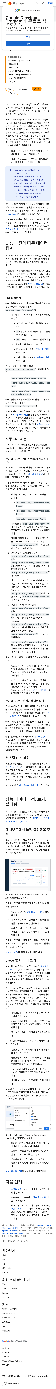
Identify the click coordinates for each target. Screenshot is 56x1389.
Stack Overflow (8, 1313)
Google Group (8, 1317)
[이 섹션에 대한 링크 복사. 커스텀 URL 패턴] (32, 758)
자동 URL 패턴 (42, 349)
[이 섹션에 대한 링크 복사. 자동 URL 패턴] (29, 439)
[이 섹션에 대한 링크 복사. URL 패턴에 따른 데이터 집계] (16, 248)
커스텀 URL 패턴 (13, 229)
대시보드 (33, 284)
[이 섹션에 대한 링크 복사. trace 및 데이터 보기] (39, 960)
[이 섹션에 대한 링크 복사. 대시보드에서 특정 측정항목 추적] (11, 834)
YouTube (5, 1297)
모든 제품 (6, 1365)
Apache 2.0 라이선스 (10, 1231)
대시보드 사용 (11, 952)
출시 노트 (6, 1322)
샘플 (4, 1264)
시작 (28, 44)
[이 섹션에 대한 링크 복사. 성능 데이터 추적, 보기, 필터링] (20, 805)
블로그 (4, 1284)
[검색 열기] (37, 3)
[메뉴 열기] (4, 3)
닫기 (28, 37)
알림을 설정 (16, 1209)
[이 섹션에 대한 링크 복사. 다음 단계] (25, 1182)
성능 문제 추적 (39, 1197)
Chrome (5, 1352)
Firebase (5, 1356)
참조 (4, 1259)
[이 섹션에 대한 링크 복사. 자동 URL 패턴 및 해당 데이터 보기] (46, 701)
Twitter (5, 1293)
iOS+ (10, 89)
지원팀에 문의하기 (9, 1309)
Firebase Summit (9, 1288)
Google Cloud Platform (12, 1361)
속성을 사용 (16, 1189)
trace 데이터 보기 (13, 1171)
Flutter (13, 93)
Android (23, 89)
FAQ (4, 1326)
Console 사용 (11, 214)
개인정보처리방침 (15, 1376)
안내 (4, 1255)
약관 (4, 1376)
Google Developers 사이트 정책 (14, 1233)
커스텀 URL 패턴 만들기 (30, 785)
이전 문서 (6, 1330)
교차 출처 (17, 190)
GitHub (5, 1272)
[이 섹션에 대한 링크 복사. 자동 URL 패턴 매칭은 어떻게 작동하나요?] (12, 462)
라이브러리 (6, 1268)
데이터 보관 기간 (41, 737)
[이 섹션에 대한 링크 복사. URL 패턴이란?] (25, 298)
